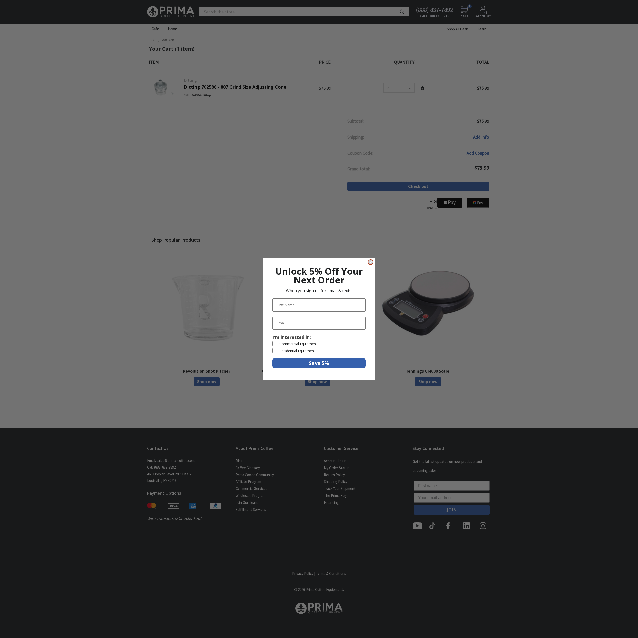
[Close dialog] (370, 262)
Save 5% (319, 363)
